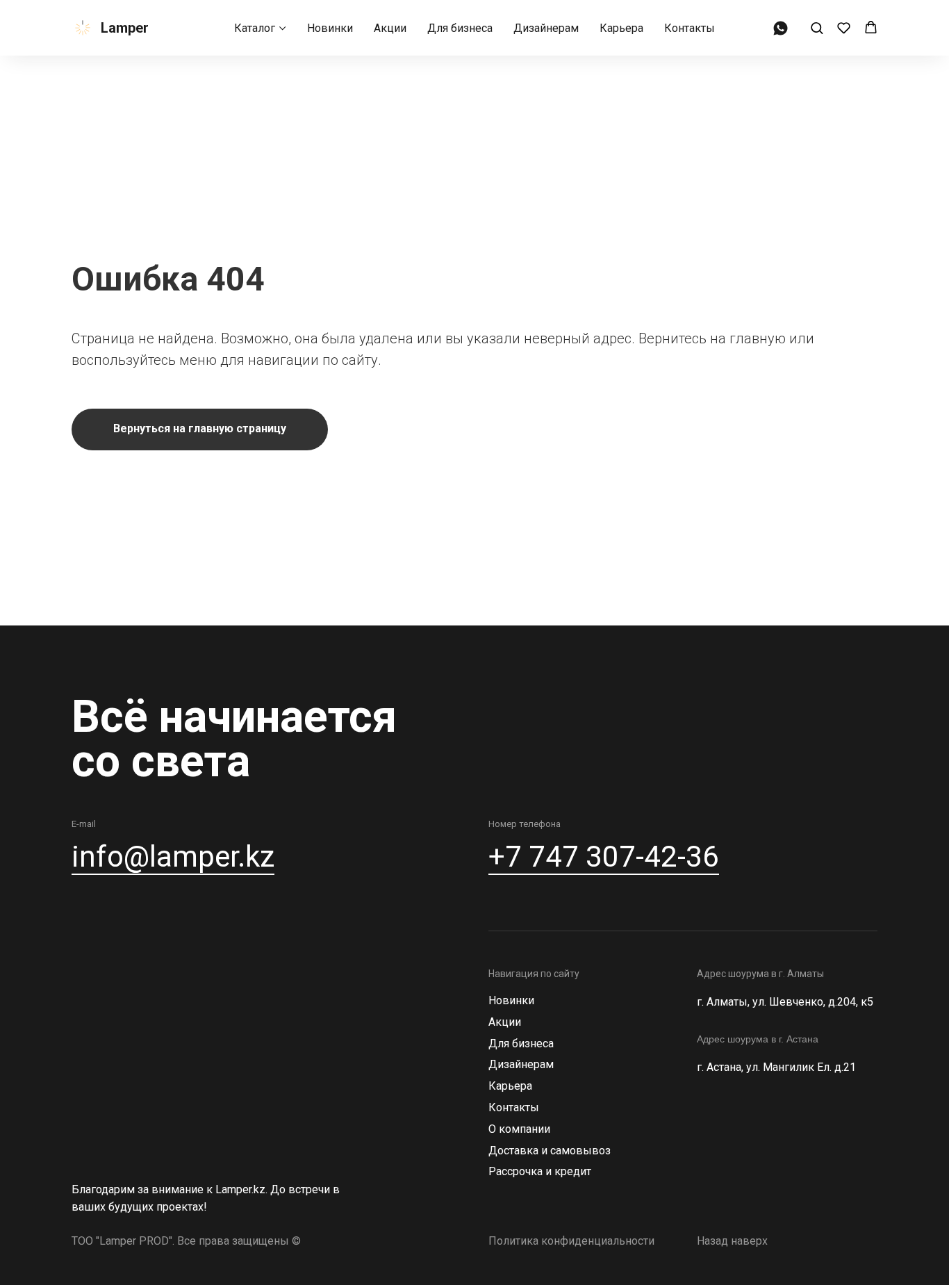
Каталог (254, 28)
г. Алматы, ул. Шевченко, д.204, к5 (785, 1001)
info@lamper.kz (173, 857)
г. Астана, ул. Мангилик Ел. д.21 (776, 1067)
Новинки (330, 28)
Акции (390, 28)
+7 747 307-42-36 (603, 857)
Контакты (689, 28)
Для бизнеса (460, 28)
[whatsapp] (780, 28)
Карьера (621, 28)
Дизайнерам (546, 28)
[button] (816, 27)
